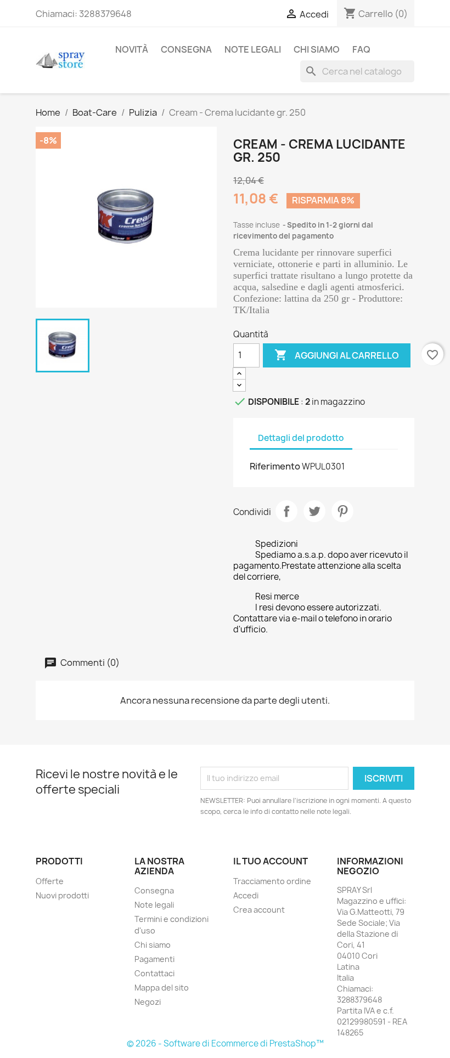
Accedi (245, 895)
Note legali (252, 49)
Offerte (50, 881)
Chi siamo (317, 49)
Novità (131, 49)
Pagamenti (154, 959)
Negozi (147, 1002)
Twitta (314, 511)
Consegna (186, 49)
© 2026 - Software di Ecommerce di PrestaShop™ (225, 1043)
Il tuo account (270, 861)
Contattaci (154, 973)
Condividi (286, 511)
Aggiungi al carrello (336, 354)
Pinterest (342, 511)
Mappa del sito (161, 987)
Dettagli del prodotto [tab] (301, 438)
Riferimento (275, 466)
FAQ (361, 49)
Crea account (259, 909)
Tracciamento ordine (272, 881)
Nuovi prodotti (62, 895)
